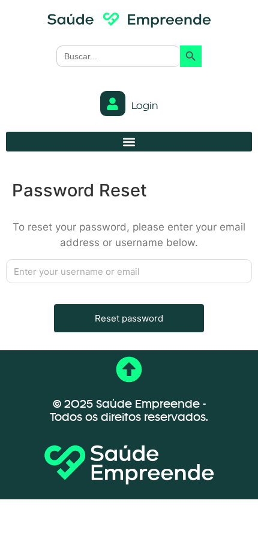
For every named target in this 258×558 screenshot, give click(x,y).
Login (144, 106)
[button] (129, 141)
